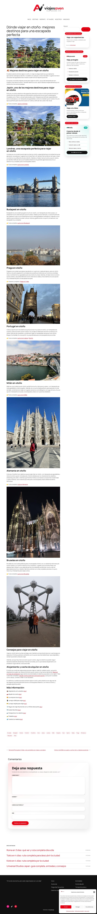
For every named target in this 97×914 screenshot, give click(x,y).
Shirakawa (83, 733)
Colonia (21, 733)
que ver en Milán (22, 395)
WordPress (51, 909)
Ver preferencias (89, 906)
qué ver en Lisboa (22, 338)
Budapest (15, 733)
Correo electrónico (18, 805)
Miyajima (58, 733)
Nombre (14, 796)
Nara (63, 733)
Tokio (15, 735)
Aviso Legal (86, 911)
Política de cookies (70, 911)
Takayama (9, 735)
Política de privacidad (79, 911)
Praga (77, 733)
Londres (48, 733)
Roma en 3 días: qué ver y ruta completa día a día (30, 850)
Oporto (31, 338)
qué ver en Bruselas (23, 574)
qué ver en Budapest (23, 223)
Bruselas (9, 733)
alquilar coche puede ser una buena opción (32, 676)
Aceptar (66, 906)
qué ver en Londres (23, 164)
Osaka (73, 733)
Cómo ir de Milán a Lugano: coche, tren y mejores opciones (71, 750)
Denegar (78, 906)
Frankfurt (27, 733)
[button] (94, 892)
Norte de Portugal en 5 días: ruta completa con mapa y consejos (27, 750)
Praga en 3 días (24, 281)
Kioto (38, 733)
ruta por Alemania (22, 484)
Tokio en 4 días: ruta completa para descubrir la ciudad (33, 855)
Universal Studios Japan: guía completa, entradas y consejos (36, 866)
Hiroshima (33, 733)
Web (13, 813)
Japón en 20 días (22, 104)
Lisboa (43, 733)
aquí (25, 703)
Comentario (15, 775)
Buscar (66, 26)
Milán (53, 733)
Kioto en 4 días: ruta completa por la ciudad (28, 861)
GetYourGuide (73, 45)
